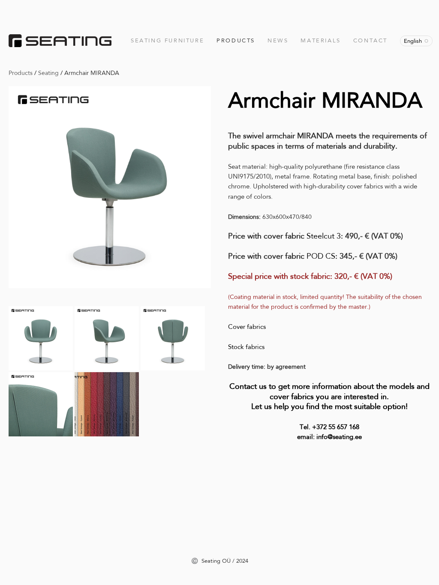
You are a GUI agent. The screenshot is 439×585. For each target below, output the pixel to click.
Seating (48, 73)
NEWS (278, 40)
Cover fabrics (247, 327)
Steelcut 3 (324, 236)
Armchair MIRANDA (91, 73)
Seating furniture (167, 40)
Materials (320, 40)
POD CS (321, 256)
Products (235, 40)
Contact (370, 40)
